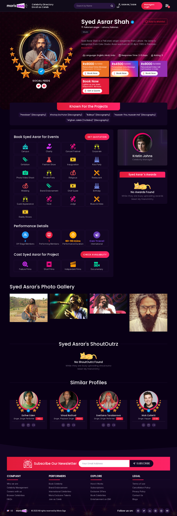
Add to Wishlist (156, 29)
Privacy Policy (138, 499)
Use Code (127, 15)
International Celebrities (60, 499)
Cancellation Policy (141, 495)
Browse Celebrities (16, 503)
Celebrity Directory (42, 4)
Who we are (12, 492)
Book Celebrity (56, 492)
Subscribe (143, 471)
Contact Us (137, 503)
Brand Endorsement (58, 495)
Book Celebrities (98, 503)
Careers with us (14, 499)
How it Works (97, 492)
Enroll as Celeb (40, 7)
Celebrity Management (17, 495)
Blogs (135, 507)
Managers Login (149, 5)
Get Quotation (97, 145)
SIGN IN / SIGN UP (126, 6)
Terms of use (138, 492)
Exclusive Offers (98, 499)
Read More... (87, 56)
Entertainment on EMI (101, 507)
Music (85, 40)
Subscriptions (97, 495)
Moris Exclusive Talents (60, 503)
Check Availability (94, 262)
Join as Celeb (55, 507)
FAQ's (9, 507)
